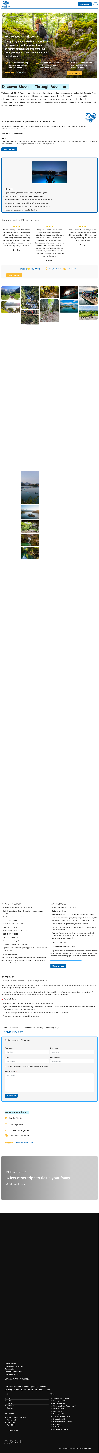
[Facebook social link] (6, 1442)
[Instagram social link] (11, 1442)
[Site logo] (5, 4)
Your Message (10, 1071)
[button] (10, 293)
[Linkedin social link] (16, 1442)
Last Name (54, 1048)
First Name (9, 1048)
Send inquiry (11, 1095)
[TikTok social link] (20, 1442)
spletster (87, 1448)
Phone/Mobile (55, 1057)
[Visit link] (18, 72)
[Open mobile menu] (96, 4)
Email (7, 1057)
